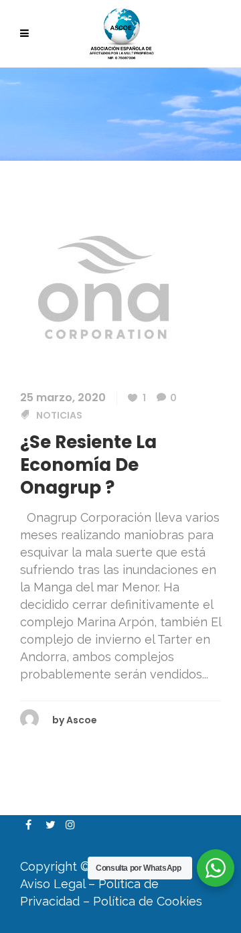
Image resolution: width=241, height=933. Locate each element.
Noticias (59, 415)
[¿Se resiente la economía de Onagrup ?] (103, 287)
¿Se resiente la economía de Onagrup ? (88, 465)
